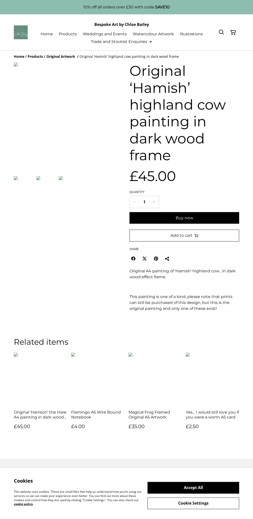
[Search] (221, 32)
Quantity (137, 192)
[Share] (167, 258)
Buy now (184, 218)
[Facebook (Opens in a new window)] (133, 258)
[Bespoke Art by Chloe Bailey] (21, 32)
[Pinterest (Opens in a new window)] (156, 258)
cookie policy (23, 504)
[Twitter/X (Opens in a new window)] (144, 258)
